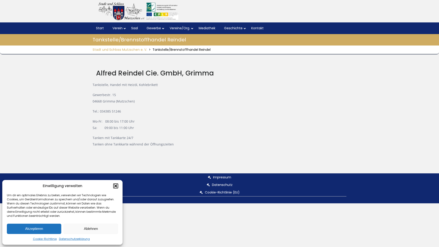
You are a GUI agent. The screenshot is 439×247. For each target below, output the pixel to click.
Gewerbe (154, 28)
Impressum (222, 177)
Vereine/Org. (180, 28)
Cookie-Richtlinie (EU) (222, 192)
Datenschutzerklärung (74, 239)
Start (100, 28)
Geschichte (233, 28)
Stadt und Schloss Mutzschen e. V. (120, 49)
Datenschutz (222, 185)
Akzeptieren (34, 229)
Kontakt (257, 28)
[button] (115, 186)
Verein (117, 28)
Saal (134, 28)
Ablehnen (91, 229)
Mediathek (207, 28)
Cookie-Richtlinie (45, 239)
